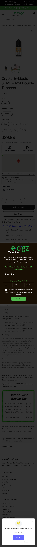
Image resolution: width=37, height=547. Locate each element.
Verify (18, 299)
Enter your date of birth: (18, 281)
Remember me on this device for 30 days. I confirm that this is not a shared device (19, 292)
